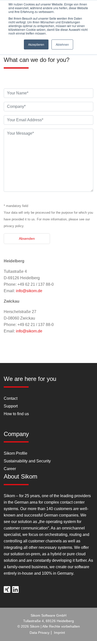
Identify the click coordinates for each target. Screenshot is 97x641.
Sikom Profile (15, 453)
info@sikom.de (29, 291)
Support (11, 406)
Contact (10, 398)
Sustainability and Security (27, 461)
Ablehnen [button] (62, 44)
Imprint (59, 633)
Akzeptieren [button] (36, 44)
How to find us (16, 414)
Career (10, 469)
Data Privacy (39, 633)
